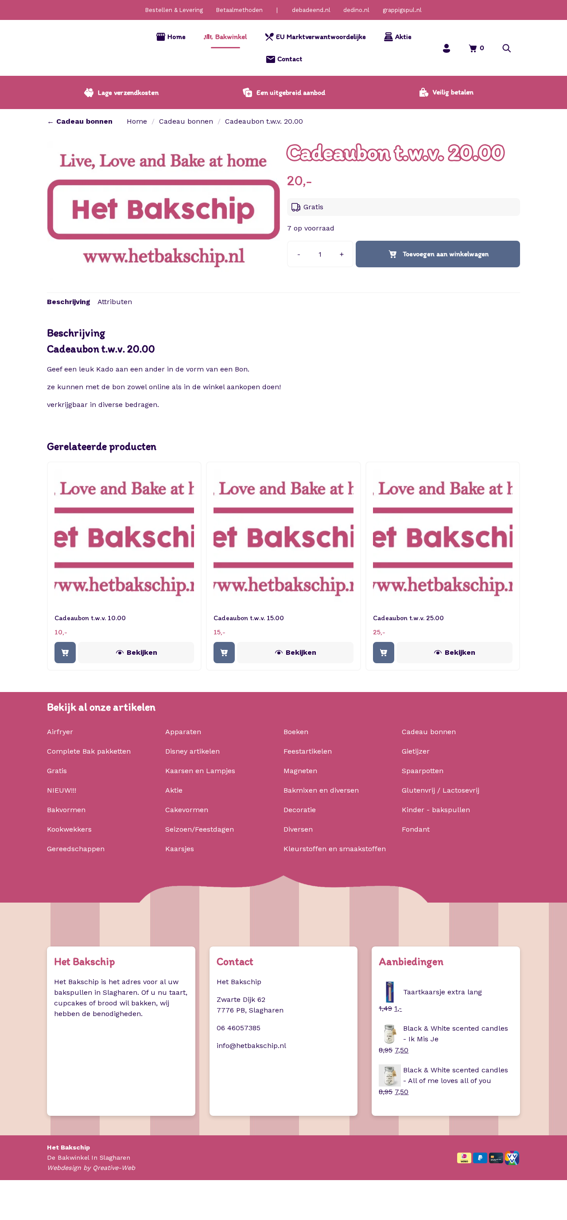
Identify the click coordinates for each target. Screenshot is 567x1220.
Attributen (114, 301)
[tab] (68, 302)
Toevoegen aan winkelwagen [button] (65, 652)
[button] (506, 48)
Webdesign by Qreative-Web (91, 1167)
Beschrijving (68, 301)
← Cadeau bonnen (80, 121)
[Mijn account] (446, 48)
